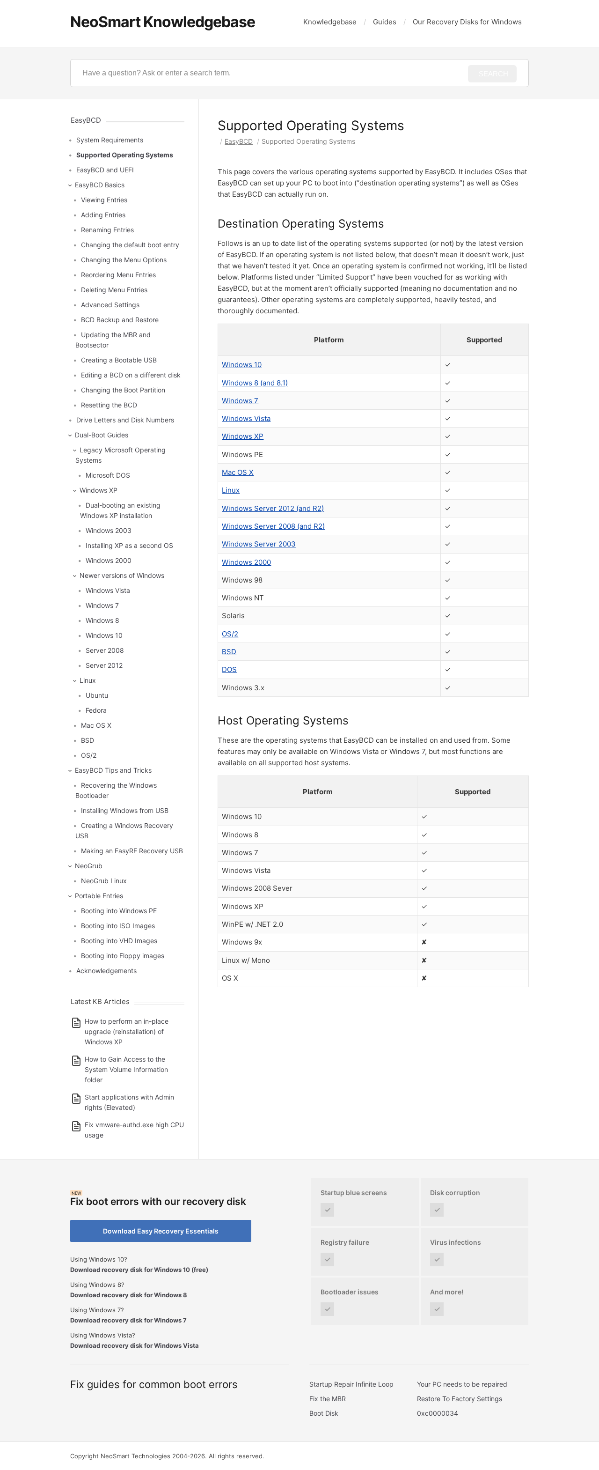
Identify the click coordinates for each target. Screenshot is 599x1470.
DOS (229, 669)
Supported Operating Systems (124, 155)
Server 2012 (104, 665)
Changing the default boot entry (130, 245)
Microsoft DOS (108, 475)
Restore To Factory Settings (459, 1399)
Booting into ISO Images (118, 926)
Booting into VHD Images (119, 941)
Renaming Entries (107, 230)
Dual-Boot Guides (101, 435)
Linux (231, 490)
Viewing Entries (104, 200)
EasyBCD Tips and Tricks (113, 770)
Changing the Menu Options (124, 260)
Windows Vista (246, 418)
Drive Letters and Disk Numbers (125, 420)
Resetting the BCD (109, 405)
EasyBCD (239, 141)
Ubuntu (97, 695)
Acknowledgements (106, 971)
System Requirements (109, 140)
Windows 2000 (246, 562)
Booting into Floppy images (122, 956)
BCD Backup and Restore (120, 320)
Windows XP (242, 436)
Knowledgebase (330, 21)
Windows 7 (240, 400)
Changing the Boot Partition (123, 390)
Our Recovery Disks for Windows (467, 21)
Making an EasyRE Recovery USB (132, 851)
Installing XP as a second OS (129, 545)
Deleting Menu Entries (114, 290)
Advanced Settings (110, 305)
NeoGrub (88, 866)
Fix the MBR (327, 1399)
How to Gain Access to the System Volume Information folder (126, 1069)
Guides (384, 21)
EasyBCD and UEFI (105, 170)
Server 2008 (105, 650)
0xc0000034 (437, 1413)
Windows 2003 (108, 530)
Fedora (96, 710)
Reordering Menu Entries (118, 275)
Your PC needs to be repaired (462, 1384)
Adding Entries (103, 215)
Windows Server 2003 (259, 543)
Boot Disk (323, 1413)
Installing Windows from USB (124, 810)
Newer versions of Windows (122, 575)
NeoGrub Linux (104, 881)
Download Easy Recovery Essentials (161, 1231)
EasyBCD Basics (99, 185)
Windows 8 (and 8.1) (255, 382)
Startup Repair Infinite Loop (351, 1384)
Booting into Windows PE (119, 911)
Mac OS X (238, 472)
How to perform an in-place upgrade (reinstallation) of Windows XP (126, 1031)
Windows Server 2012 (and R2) (273, 508)
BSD (229, 651)
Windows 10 (242, 364)
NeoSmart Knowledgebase (162, 22)
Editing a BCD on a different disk (131, 375)
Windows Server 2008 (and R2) (273, 526)
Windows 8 (102, 620)
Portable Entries (99, 896)
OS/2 (230, 633)
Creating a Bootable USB (119, 360)
